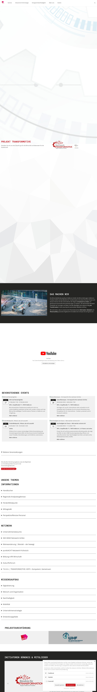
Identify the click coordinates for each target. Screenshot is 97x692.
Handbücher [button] (8, 490)
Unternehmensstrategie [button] (12, 610)
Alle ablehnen (80, 685)
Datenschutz (66, 688)
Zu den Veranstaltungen (8, 469)
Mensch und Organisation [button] (13, 592)
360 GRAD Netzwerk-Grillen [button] (14, 538)
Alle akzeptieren (70, 685)
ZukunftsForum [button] (9, 563)
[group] (48, 461)
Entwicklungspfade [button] (10, 617)
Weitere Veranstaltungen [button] (13, 452)
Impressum (72, 688)
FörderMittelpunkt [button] (10, 503)
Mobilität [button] (6, 604)
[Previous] (8, 683)
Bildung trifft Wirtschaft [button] (12, 556)
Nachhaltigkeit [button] (8, 598)
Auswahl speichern (59, 685)
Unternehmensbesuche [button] (12, 532)
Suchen (95, 3)
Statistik (50, 677)
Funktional (51, 673)
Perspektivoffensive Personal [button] (14, 515)
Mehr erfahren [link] (13, 415)
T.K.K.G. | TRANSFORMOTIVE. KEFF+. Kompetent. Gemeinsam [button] (27, 569)
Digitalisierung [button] (8, 585)
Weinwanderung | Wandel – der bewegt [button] (19, 544)
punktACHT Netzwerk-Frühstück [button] (16, 550)
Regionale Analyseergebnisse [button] (14, 496)
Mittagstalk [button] (7, 509)
